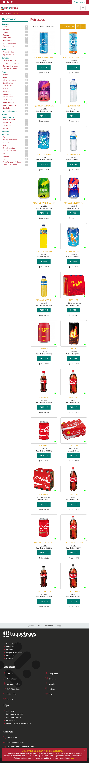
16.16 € (45, 164)
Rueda (15, 88)
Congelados (53, 674)
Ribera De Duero (15, 80)
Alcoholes (5, 134)
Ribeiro (15, 91)
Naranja (15, 29)
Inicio (2, 13)
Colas (15, 26)
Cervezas (5, 58)
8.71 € (74, 504)
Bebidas (8, 13)
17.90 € (45, 116)
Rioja (15, 77)
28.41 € (45, 407)
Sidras (14, 114)
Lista (83, 26)
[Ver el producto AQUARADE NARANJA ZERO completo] (73, 42)
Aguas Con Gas (15, 55)
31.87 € (74, 164)
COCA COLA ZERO (44, 591)
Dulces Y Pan (11, 694)
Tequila (15, 156)
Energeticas (15, 40)
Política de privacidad (14, 714)
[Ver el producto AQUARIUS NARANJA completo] (44, 236)
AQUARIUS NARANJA (44, 251)
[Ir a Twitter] (4, 2)
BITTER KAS (73, 300)
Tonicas (15, 35)
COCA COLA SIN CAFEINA (44, 543)
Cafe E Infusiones (13, 689)
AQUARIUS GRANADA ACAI (44, 106)
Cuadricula (78, 26)
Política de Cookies (13, 717)
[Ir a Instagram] (12, 2)
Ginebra (15, 142)
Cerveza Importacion (15, 63)
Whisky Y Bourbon (15, 140)
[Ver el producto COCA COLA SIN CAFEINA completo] (44, 527)
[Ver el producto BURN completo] (73, 333)
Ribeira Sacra (15, 97)
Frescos (9, 699)
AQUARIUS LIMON (74, 106)
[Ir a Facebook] (8, 2)
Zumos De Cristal (15, 120)
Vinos (4, 72)
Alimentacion (11, 679)
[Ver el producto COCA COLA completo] (44, 382)
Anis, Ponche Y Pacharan (15, 162)
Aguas (4, 49)
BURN (73, 348)
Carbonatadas (15, 46)
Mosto (15, 128)
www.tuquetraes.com (9, 8)
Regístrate (10, 646)
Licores (15, 159)
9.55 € (44, 67)
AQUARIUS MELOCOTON (73, 203)
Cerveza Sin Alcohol (15, 66)
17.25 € (45, 358)
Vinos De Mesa (15, 102)
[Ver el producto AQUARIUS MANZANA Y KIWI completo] (44, 188)
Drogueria (52, 679)
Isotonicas (15, 38)
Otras (50, 694)
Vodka (15, 145)
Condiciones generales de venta (18, 723)
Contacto (9, 659)
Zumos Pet (15, 125)
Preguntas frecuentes (14, 652)
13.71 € (74, 358)
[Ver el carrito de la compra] (68, 3)
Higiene (51, 689)
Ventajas (9, 649)
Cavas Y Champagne (14, 111)
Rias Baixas (15, 86)
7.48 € (74, 455)
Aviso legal (10, 711)
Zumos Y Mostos (8, 117)
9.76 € (74, 116)
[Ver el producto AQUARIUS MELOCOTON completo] (73, 188)
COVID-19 (10, 656)
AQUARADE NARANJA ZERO (73, 57)
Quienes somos (12, 643)
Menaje (51, 684)
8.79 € (74, 407)
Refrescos (5, 24)
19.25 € (45, 504)
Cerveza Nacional (15, 60)
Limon (15, 32)
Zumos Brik (15, 122)
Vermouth (15, 153)
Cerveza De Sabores (15, 69)
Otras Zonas (15, 99)
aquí (72, 758)
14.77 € (45, 455)
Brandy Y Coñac (15, 148)
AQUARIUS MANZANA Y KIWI (44, 203)
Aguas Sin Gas (15, 52)
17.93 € (74, 310)
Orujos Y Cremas (15, 151)
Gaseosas (14, 131)
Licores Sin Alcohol (15, 165)
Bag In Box (15, 108)
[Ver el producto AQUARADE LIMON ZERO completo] (44, 42)
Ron (15, 137)
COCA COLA (43, 397)
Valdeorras (15, 94)
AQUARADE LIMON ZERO (44, 57)
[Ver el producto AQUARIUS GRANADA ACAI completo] (44, 91)
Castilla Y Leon (15, 83)
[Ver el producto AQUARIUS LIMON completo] (73, 91)
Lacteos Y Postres (13, 684)
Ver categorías (68, 26)
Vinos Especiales (15, 105)
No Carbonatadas (15, 43)
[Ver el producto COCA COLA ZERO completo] (44, 576)
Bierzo (15, 74)
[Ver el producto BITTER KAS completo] (73, 285)
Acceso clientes (80, 2)
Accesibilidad (11, 720)
